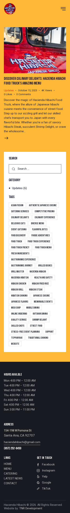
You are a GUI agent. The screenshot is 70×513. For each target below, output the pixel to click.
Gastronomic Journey (21, 265)
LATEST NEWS (13, 478)
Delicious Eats (18, 223)
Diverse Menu (37, 223)
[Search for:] (35, 168)
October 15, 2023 (27, 90)
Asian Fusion (17, 205)
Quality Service (19, 319)
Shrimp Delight (39, 319)
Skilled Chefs (17, 325)
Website (15, 343)
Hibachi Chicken (18, 283)
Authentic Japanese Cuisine (43, 205)
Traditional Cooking (38, 337)
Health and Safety (43, 277)
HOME (8, 464)
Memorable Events (43, 301)
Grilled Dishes (45, 265)
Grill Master (17, 271)
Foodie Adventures (40, 235)
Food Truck (16, 241)
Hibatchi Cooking (19, 295)
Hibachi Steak (35, 289)
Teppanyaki (16, 337)
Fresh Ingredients (20, 253)
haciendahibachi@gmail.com (22, 442)
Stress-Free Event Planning (25, 331)
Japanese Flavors (19, 301)
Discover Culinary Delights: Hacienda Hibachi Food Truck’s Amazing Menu (35, 81)
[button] (10, 94)
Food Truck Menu (43, 247)
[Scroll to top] (63, 506)
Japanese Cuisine (41, 295)
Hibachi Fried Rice (40, 283)
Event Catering (18, 229)
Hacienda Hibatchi (20, 277)
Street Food (36, 325)
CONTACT (10, 483)
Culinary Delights (20, 217)
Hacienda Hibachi (38, 271)
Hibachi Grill (17, 289)
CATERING (10, 473)
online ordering (19, 313)
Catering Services (20, 211)
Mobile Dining (32, 307)
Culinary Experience (45, 217)
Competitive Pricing (44, 211)
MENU (7, 468)
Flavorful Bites (39, 229)
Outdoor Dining (40, 313)
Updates (9, 90)
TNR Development (30, 508)
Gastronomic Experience (23, 259)
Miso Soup (16, 307)
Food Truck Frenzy (20, 247)
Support (49, 331)
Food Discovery (18, 235)
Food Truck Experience (39, 241)
